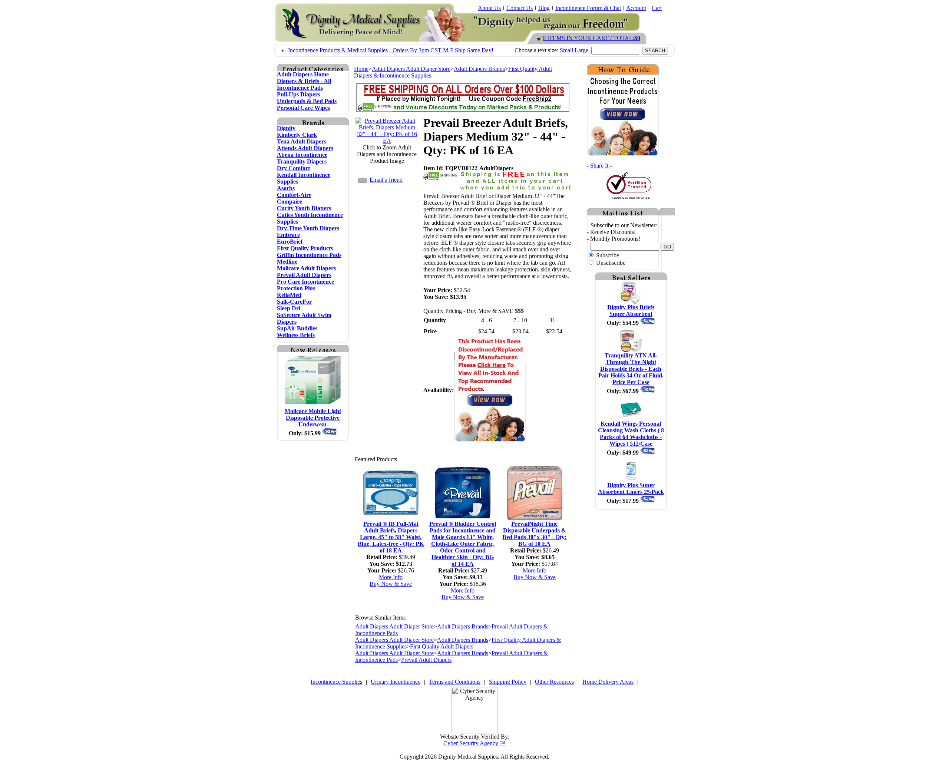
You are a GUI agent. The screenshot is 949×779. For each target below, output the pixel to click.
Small (566, 50)
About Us (489, 8)
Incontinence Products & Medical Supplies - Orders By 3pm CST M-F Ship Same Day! (390, 50)
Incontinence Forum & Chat (588, 8)
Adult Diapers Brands (479, 69)
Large (581, 50)
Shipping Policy (507, 682)
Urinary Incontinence (395, 682)
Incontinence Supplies (336, 682)
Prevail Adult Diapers (426, 660)
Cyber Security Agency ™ (474, 743)
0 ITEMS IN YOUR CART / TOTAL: (591, 38)
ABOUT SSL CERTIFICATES (631, 198)
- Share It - (599, 165)
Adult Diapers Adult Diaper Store (411, 69)
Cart (657, 8)
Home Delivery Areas (608, 682)
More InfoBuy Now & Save (391, 580)
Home (361, 69)
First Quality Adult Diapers (441, 646)
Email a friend (386, 179)
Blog (544, 8)
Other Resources (554, 682)
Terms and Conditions (454, 682)
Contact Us (519, 8)
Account (636, 8)
